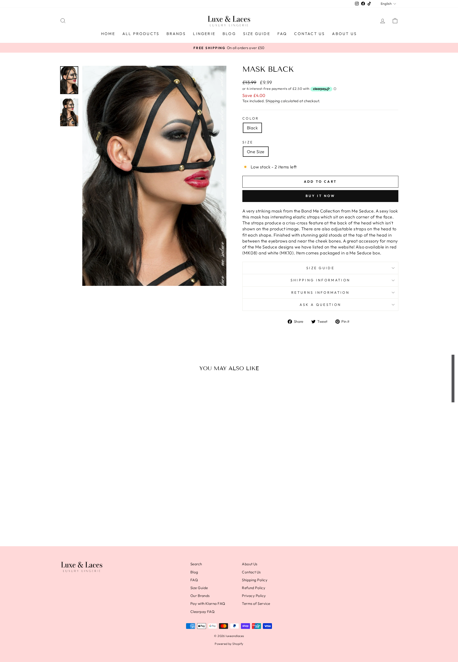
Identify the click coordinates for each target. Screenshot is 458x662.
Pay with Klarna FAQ (207, 603)
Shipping (272, 101)
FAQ (282, 33)
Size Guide (256, 33)
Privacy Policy (254, 595)
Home (108, 33)
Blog (229, 33)
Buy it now (320, 196)
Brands (176, 33)
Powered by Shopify (229, 644)
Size (247, 142)
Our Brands (200, 595)
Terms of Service (256, 603)
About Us (344, 33)
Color (250, 118)
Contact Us (309, 33)
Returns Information (320, 292)
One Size (256, 151)
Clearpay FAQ (202, 611)
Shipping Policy (254, 580)
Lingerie (204, 33)
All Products (140, 33)
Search (196, 564)
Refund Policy (253, 588)
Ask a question (320, 305)
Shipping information (320, 280)
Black (252, 128)
